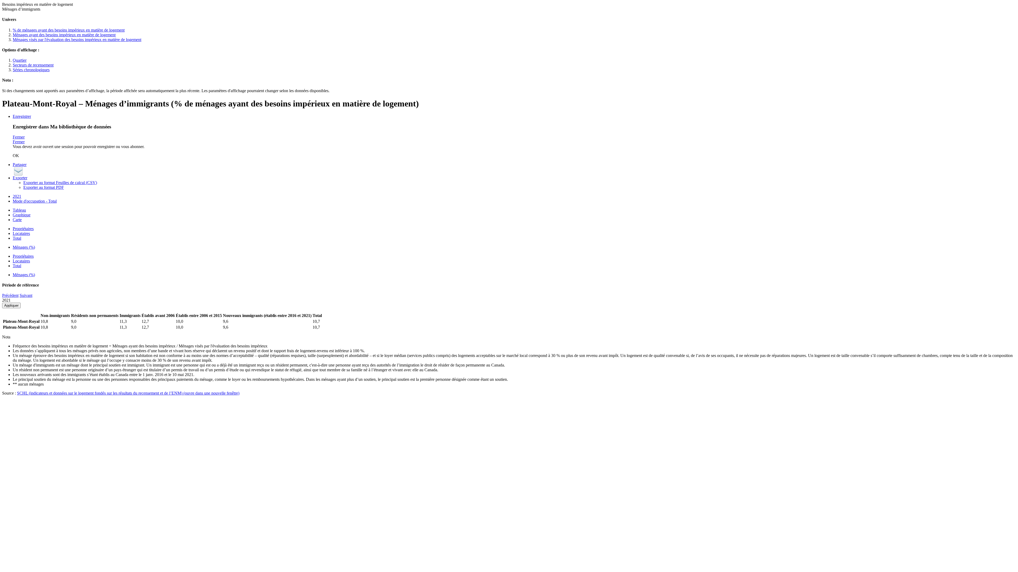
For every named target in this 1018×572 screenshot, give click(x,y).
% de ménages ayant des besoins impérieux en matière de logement (69, 30)
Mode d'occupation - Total (35, 201)
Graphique (21, 215)
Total (17, 238)
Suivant (26, 295)
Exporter (20, 178)
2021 (17, 196)
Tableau (19, 210)
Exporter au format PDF (43, 187)
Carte (17, 219)
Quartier (20, 60)
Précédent (10, 295)
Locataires (21, 233)
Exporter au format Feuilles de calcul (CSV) (60, 182)
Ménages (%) (24, 247)
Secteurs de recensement (33, 65)
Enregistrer (22, 116)
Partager (20, 164)
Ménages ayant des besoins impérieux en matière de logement (64, 35)
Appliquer (11, 305)
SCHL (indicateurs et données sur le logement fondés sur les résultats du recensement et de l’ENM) (128, 393)
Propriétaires (23, 228)
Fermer (19, 137)
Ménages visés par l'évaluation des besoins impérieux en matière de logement (77, 39)
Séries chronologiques (31, 70)
